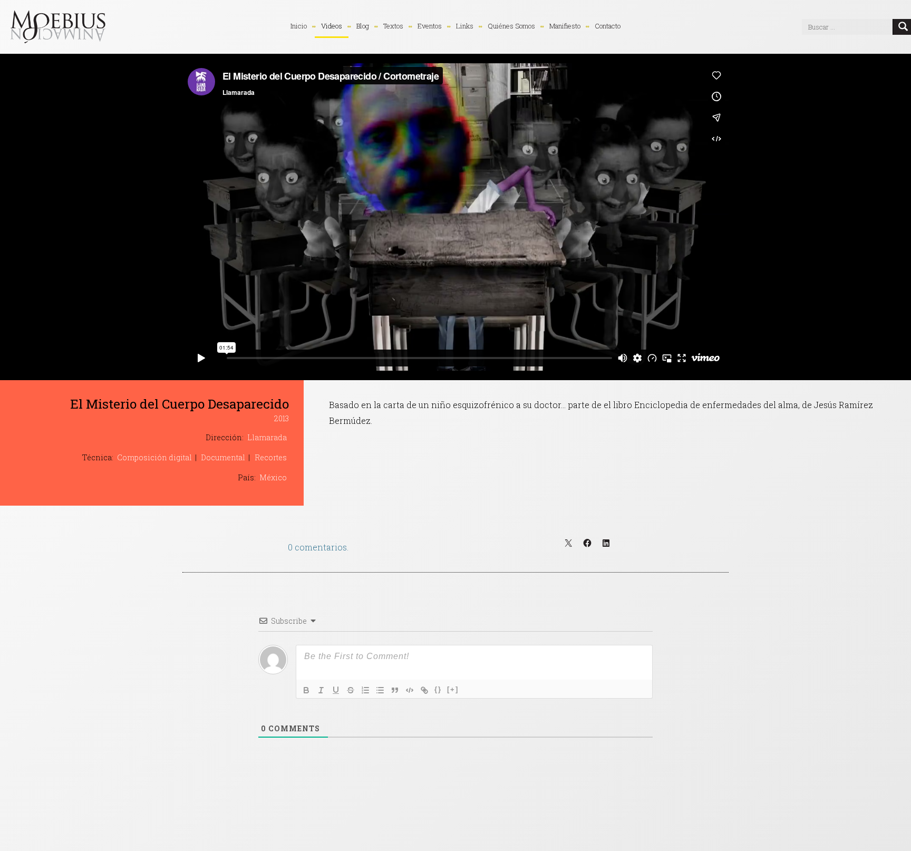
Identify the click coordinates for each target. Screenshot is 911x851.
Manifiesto (564, 26)
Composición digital (154, 457)
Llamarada (267, 437)
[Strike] (350, 690)
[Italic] (321, 690)
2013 (281, 418)
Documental (223, 457)
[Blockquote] (394, 690)
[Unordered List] (380, 690)
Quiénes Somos (511, 26)
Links (464, 26)
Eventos (430, 26)
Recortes (271, 457)
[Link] (424, 690)
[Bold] (306, 690)
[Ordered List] (365, 690)
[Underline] (335, 690)
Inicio (298, 26)
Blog (362, 26)
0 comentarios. (318, 547)
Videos (331, 26)
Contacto (608, 26)
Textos (393, 26)
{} (438, 689)
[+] (453, 689)
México (273, 477)
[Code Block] (409, 690)
